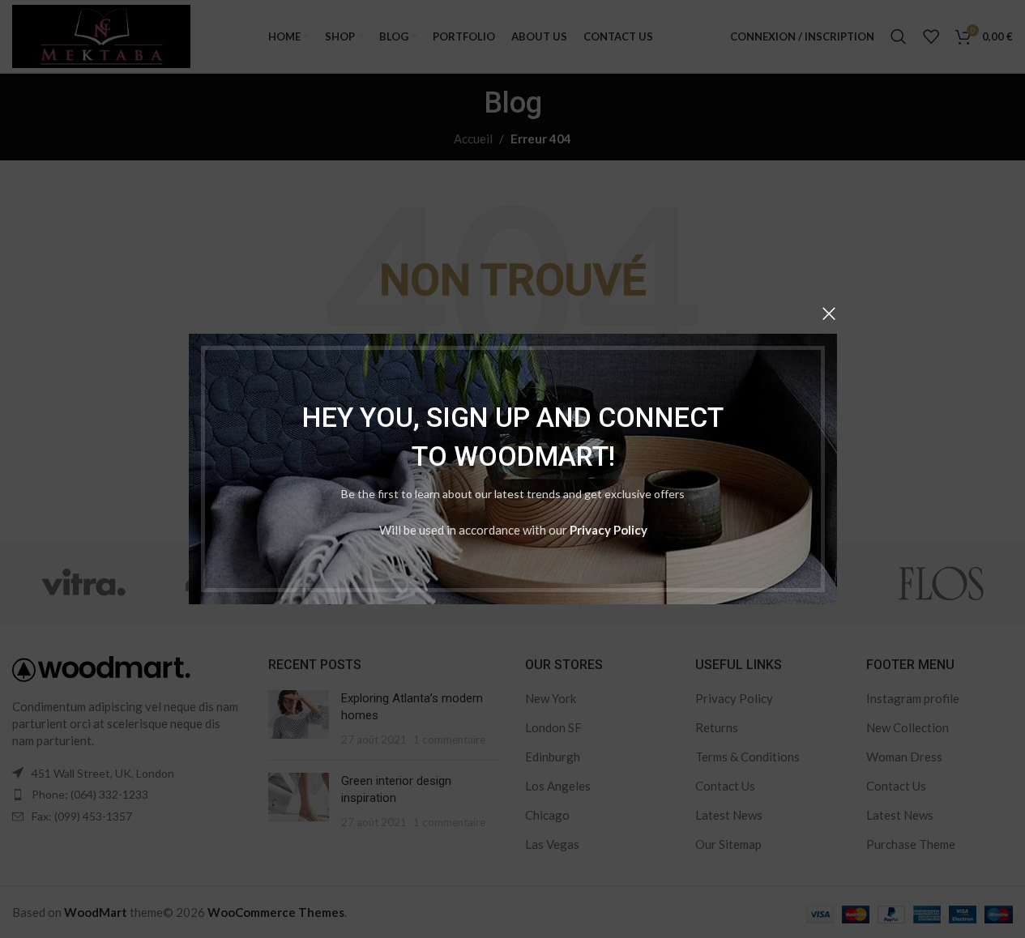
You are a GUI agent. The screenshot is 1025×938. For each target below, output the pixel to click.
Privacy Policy (608, 529)
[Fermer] (829, 313)
